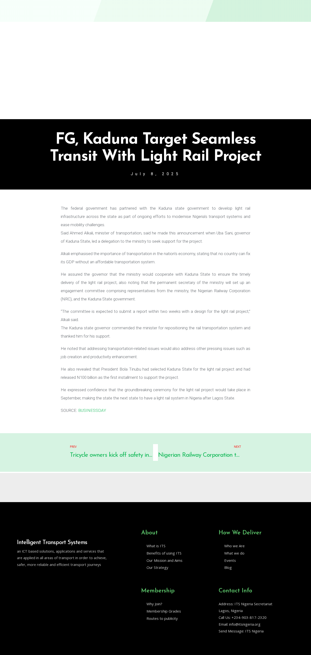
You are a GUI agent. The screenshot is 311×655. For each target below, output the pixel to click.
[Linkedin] (29, 577)
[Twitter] (19, 577)
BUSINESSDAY (92, 410)
